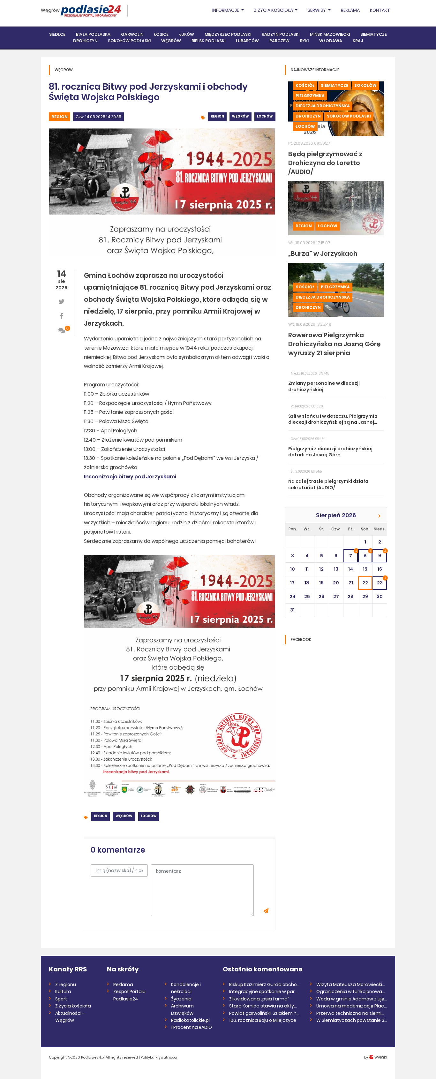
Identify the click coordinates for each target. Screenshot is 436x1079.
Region (59, 116)
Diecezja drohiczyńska (323, 106)
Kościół (305, 85)
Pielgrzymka (310, 95)
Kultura (63, 991)
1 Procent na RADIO (191, 1027)
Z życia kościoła (73, 1006)
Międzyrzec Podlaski (228, 34)
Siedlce (57, 34)
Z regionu (65, 984)
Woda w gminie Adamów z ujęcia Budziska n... (351, 999)
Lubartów (247, 41)
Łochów (265, 116)
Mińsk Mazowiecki (330, 34)
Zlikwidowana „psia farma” (259, 999)
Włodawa (330, 41)
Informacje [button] (226, 10)
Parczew (279, 41)
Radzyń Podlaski (280, 34)
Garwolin (132, 34)
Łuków (186, 34)
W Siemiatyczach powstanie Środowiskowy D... (351, 1020)
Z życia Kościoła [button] (274, 10)
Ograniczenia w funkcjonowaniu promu (351, 991)
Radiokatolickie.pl (190, 1020)
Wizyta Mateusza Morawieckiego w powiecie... (351, 984)
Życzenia (181, 999)
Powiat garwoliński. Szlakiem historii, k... (264, 1013)
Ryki (304, 41)
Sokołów (365, 85)
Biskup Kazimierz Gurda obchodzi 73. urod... (264, 984)
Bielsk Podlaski (208, 41)
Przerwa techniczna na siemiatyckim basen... (351, 1013)
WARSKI (380, 1057)
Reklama (350, 10)
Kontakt (380, 10)
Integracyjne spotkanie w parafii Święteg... (264, 991)
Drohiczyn (85, 41)
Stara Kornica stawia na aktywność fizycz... (264, 1006)
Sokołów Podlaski (129, 41)
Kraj (358, 41)
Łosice (161, 34)
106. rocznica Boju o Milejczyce (262, 1020)
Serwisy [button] (317, 10)
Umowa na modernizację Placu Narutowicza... (351, 1006)
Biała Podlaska (93, 34)
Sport (61, 999)
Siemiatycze (373, 34)
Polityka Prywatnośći (159, 1057)
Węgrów (50, 10)
